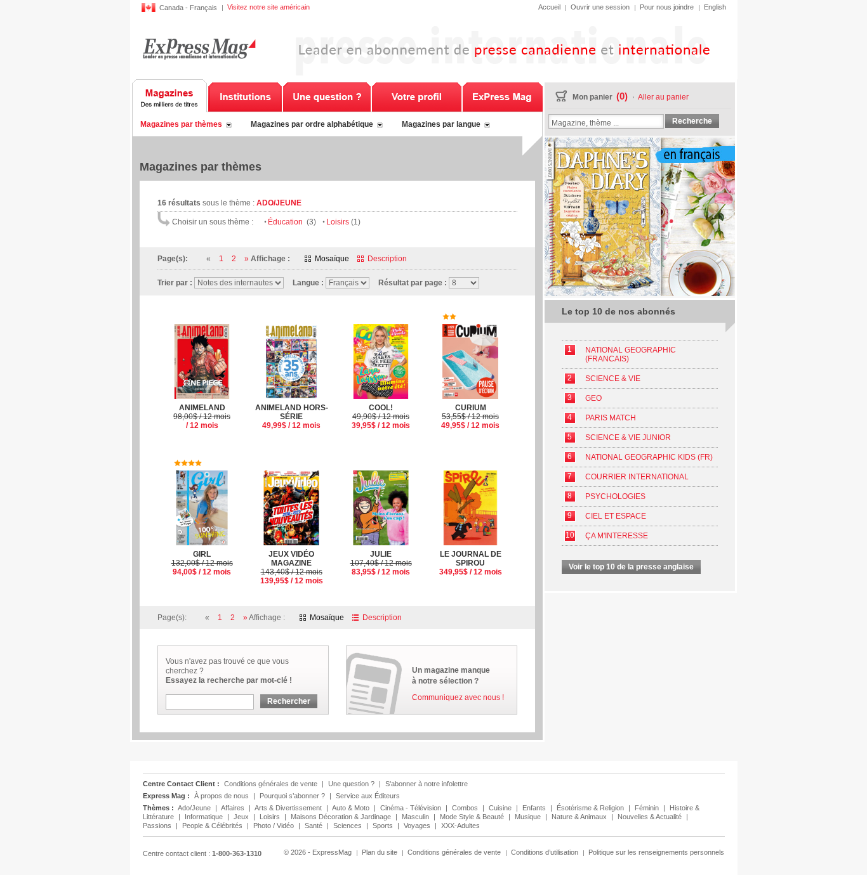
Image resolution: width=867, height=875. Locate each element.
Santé (314, 825)
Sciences (348, 825)
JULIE (381, 563)
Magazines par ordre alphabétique (312, 124)
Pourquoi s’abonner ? (292, 796)
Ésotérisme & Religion (591, 808)
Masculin (416, 816)
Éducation (292, 221)
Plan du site (379, 852)
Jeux (242, 816)
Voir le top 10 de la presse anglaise (631, 566)
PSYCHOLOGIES (615, 496)
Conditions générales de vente (270, 784)
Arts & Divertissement (289, 808)
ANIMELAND (201, 416)
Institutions (245, 95)
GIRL (202, 563)
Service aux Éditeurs (368, 796)
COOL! (381, 416)
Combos (466, 808)
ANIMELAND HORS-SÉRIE (291, 416)
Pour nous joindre (667, 7)
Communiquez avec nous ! (458, 697)
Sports (384, 825)
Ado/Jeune (195, 808)
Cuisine (501, 808)
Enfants (535, 808)
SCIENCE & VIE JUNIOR (628, 437)
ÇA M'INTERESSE (616, 535)
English (715, 7)
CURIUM (470, 416)
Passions (158, 825)
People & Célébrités (213, 825)
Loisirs (343, 221)
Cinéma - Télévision (411, 808)
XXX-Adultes (460, 825)
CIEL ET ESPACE (615, 516)
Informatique (205, 816)
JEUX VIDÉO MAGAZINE (291, 567)
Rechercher (288, 701)
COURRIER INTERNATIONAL (637, 476)
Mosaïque (332, 258)
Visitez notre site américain (268, 7)
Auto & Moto (351, 808)
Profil (416, 95)
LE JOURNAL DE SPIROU (470, 563)
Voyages (418, 825)
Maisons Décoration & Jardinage (342, 816)
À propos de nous (221, 796)
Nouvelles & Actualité (651, 816)
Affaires (233, 808)
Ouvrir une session (600, 7)
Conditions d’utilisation (544, 852)
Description (387, 258)
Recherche (692, 121)
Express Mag (199, 48)
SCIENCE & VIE (612, 378)
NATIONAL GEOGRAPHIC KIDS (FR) (649, 457)
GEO (593, 398)
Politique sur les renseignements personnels (656, 852)
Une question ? (326, 95)
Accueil (549, 7)
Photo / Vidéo (274, 825)
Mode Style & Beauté (473, 816)
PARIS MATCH (610, 417)
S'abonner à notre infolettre (426, 784)
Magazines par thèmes (181, 124)
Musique (529, 816)
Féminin (648, 808)
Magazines (170, 95)
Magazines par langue (441, 124)
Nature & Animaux (580, 816)
